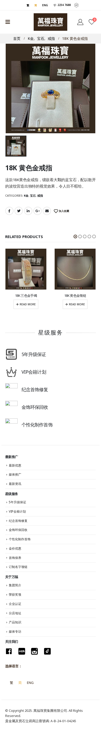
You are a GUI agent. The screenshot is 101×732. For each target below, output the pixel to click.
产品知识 (15, 622)
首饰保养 (15, 558)
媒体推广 (15, 474)
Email (47, 211)
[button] (75, 236)
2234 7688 (63, 5)
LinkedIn (28, 211)
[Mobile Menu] (9, 22)
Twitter (19, 211)
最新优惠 (15, 465)
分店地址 (15, 613)
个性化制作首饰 (20, 539)
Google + (37, 211)
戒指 (40, 195)
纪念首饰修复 (18, 521)
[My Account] (80, 22)
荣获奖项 (15, 594)
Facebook (9, 211)
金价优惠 (15, 548)
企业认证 (15, 604)
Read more (28, 304)
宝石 (33, 195)
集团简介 (15, 585)
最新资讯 (15, 484)
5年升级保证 (17, 502)
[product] (25, 269)
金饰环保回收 (18, 530)
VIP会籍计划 (17, 511)
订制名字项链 (18, 567)
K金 (26, 195)
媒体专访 (15, 631)
